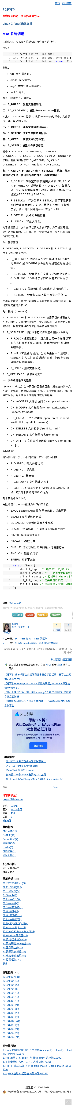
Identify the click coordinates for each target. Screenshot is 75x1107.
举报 (69, 652)
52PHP (9, 9)
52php (15, 624)
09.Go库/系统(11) (12, 915)
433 (13, 813)
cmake (8, 847)
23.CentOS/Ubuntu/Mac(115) (19, 931)
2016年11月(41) (11, 1021)
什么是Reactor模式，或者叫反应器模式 (36, 643)
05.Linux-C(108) (12, 899)
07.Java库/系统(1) (12, 907)
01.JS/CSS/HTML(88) (15, 883)
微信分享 (56, 615)
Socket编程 (10, 839)
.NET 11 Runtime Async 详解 (22, 765)
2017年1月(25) (11, 1013)
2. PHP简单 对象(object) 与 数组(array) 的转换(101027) (33, 1057)
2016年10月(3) (11, 1025)
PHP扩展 (9, 851)
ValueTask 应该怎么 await (20, 770)
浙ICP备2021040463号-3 (57, 1091)
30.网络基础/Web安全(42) (17, 943)
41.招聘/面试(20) (12, 959)
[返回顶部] (68, 1102)
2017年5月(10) (11, 997)
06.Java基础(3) (11, 903)
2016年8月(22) (11, 1033)
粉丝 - (17, 627)
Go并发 (9, 835)
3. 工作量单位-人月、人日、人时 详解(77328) (27, 1061)
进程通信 (10, 831)
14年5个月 (16, 809)
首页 (57, 3)
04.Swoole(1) (10, 895)
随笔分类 (8, 878)
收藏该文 (42, 615)
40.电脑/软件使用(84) (14, 955)
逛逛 (59, 664)
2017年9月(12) (11, 980)
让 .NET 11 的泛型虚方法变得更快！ (26, 761)
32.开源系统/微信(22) (14, 951)
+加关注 (6, 633)
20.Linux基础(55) (12, 919)
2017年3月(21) (11, 1005)
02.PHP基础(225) (12, 887)
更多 (5, 963)
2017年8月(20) (11, 984)
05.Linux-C (15, 603)
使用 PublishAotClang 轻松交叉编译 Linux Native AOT (35, 779)
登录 (48, 664)
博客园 (29, 1087)
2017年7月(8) (10, 988)
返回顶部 (67, 659)
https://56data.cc (13, 799)
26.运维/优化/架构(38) (15, 939)
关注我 (30, 615)
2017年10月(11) (11, 976)
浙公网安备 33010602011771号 (24, 1091)
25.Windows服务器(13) (15, 935)
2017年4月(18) (11, 1001)
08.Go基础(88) (11, 911)
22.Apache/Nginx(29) (14, 927)
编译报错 (9, 843)
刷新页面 (56, 659)
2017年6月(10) (11, 993)
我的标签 (8, 827)
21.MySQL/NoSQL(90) (15, 923)
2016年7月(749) (11, 1037)
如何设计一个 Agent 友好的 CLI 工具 (26, 774)
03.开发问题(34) (11, 891)
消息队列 (9, 855)
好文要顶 (17, 615)
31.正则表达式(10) (13, 947)
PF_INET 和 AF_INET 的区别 (31, 638)
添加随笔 (67, 3)
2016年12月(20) (11, 1017)
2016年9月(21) (11, 1029)
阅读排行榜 (9, 1045)
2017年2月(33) (11, 1009)
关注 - (25, 627)
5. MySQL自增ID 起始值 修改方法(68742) (25, 1073)
